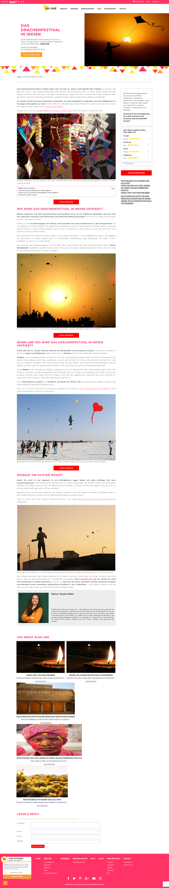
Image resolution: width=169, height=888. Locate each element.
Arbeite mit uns (128, 865)
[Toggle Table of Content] (112, 188)
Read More (44, 44)
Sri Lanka (110, 862)
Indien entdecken (87, 8)
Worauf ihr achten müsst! (27, 195)
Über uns (63, 8)
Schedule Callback (17, 876)
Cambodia (110, 870)
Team (45, 870)
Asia (108, 873)
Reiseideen (74, 8)
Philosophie (47, 865)
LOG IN (148, 1)
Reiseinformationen (79, 862)
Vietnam (109, 867)
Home (19, 77)
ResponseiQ (26, 879)
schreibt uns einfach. (54, 107)
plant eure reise (31, 55)
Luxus (101, 858)
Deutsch (155, 1)
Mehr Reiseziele (110, 8)
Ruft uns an (140, 1)
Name (19, 831)
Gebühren (47, 867)
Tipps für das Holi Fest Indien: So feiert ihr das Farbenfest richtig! (135, 188)
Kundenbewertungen (50, 873)
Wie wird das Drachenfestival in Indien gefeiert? (35, 190)
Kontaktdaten (128, 862)
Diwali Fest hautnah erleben (135, 193)
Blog (99, 8)
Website (20, 841)
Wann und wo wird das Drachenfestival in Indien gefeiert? (39, 192)
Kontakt (123, 8)
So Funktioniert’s (49, 862)
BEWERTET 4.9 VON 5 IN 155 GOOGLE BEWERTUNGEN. (84, 884)
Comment (21, 823)
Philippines (110, 865)
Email (19, 836)
